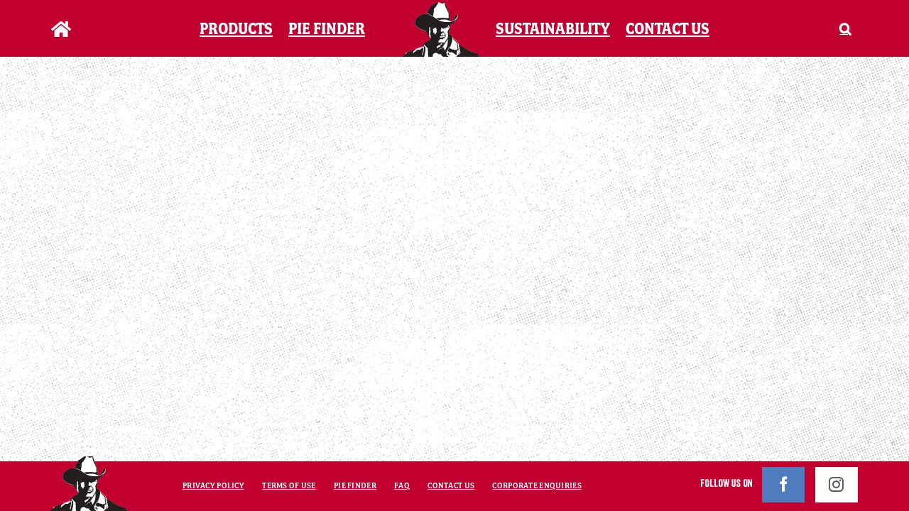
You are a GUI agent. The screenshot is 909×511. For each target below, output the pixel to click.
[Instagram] (836, 484)
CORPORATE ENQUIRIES (536, 485)
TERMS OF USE (288, 485)
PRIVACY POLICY (213, 485)
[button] (828, 28)
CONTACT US (451, 485)
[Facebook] (783, 484)
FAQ (402, 485)
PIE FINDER (355, 485)
